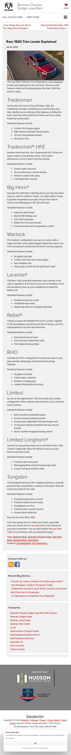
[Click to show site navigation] (65, 17)
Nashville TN (16, 642)
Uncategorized (24, 543)
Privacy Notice (53, 720)
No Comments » (40, 543)
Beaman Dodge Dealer (21, 616)
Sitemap (34, 720)
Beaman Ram (20, 540)
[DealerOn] (35, 716)
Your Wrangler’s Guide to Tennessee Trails (31, 585)
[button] (12, 17)
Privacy (42, 720)
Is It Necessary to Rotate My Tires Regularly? (33, 596)
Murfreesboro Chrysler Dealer (24, 631)
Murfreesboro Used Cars (22, 638)
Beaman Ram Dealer (20, 624)
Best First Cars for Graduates (25, 592)
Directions (33, 17)
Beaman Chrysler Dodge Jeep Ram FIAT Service (33, 613)
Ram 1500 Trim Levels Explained (31, 41)
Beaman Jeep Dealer (20, 620)
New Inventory (17, 645)
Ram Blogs (33, 540)
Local (13, 627)
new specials (37, 525)
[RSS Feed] (11, 564)
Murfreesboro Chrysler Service (25, 634)
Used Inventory (17, 649)
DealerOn (25, 720)
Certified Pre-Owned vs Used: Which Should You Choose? (39, 588)
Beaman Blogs (20, 537)
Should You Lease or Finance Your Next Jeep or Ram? (37, 581)
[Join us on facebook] (17, 564)
